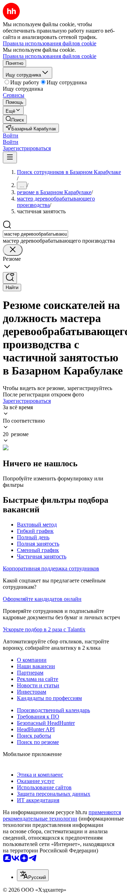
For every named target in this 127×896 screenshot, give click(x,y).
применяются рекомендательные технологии (62, 815)
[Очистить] (13, 250)
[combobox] (35, 234)
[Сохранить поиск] (10, 278)
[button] (10, 136)
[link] (15, 119)
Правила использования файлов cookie (49, 56)
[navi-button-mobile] (10, 157)
